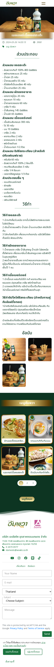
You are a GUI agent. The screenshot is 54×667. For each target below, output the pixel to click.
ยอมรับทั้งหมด (12, 652)
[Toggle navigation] (44, 3)
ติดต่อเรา (31, 566)
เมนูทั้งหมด (27, 499)
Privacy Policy (16, 628)
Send (47, 634)
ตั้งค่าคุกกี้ (10, 661)
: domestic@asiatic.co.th (16, 550)
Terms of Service (36, 628)
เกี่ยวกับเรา (20, 566)
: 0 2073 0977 (11, 547)
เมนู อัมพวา (10, 46)
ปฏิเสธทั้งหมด (33, 652)
